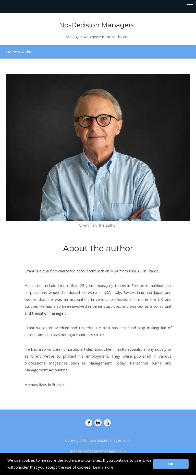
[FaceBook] (88, 422)
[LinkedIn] (107, 422)
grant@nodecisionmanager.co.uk (98, 451)
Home (11, 51)
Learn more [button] (103, 467)
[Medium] (98, 422)
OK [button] (170, 464)
